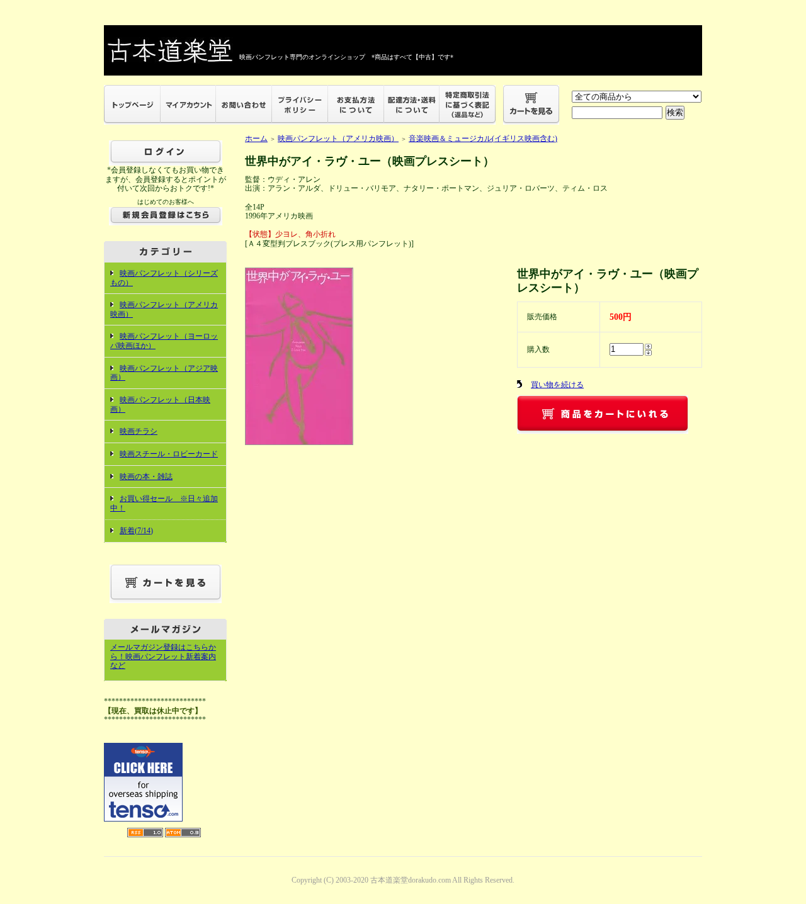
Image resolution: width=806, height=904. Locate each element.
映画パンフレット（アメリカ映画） (338, 138)
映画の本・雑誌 (146, 476)
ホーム (256, 138)
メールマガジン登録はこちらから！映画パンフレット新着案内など (163, 656)
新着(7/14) (136, 530)
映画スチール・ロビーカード (169, 453)
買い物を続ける (557, 384)
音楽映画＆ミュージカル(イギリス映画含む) (483, 138)
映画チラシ (138, 431)
